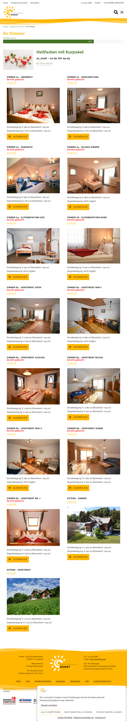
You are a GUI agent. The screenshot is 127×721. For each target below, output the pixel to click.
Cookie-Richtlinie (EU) (102, 681)
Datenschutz (75, 681)
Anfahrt (98, 3)
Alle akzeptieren (51, 712)
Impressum (100, 717)
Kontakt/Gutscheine (19, 3)
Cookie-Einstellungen (109, 712)
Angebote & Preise (17, 27)
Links (28, 681)
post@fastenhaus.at (98, 659)
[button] (116, 12)
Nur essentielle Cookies (78, 712)
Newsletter (34, 3)
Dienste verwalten (49, 705)
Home (5, 3)
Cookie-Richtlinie (64, 717)
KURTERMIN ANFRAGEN (114, 3)
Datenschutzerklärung (84, 717)
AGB (87, 681)
